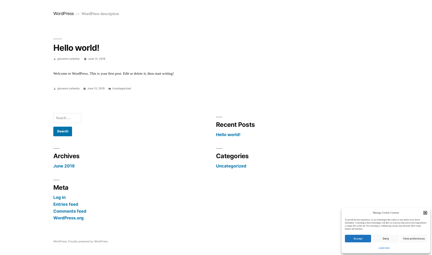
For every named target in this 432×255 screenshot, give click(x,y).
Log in (59, 197)
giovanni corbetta (68, 58)
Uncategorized (121, 88)
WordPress (63, 13)
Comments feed (69, 211)
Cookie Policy (384, 248)
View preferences (414, 238)
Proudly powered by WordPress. (88, 241)
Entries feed (65, 204)
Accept (358, 238)
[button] (425, 213)
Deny (386, 238)
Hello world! (228, 134)
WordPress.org (68, 217)
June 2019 (64, 165)
